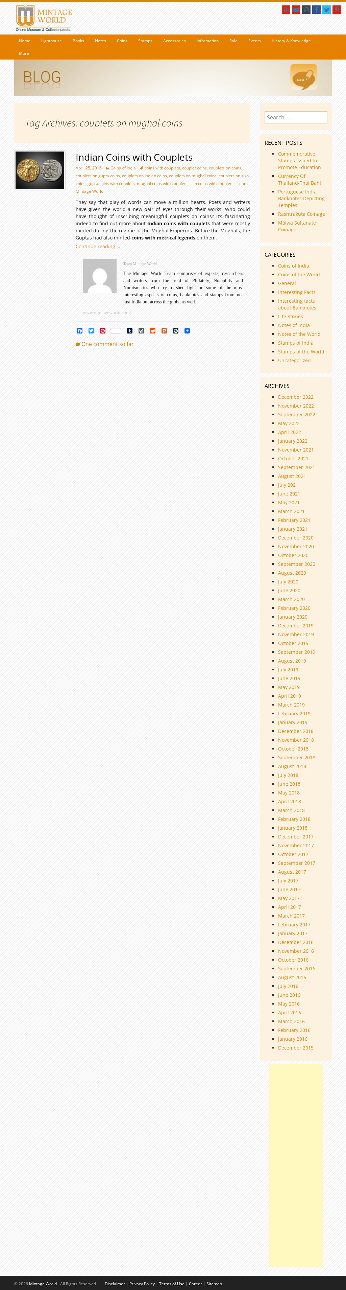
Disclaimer (115, 1284)
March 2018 (291, 810)
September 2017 (296, 863)
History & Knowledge (291, 41)
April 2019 (289, 696)
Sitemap (214, 1284)
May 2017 (289, 898)
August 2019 (292, 661)
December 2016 (296, 942)
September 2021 (296, 467)
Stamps (145, 41)
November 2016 (296, 951)
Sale (233, 41)
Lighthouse (51, 41)
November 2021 (296, 449)
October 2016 (293, 960)
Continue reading (100, 246)
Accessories (174, 41)
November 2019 (296, 634)
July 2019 (288, 669)
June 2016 (289, 995)
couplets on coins (225, 168)
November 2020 (296, 546)
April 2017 (289, 907)
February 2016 (294, 1030)
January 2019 (292, 722)
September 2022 (296, 414)
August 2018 (292, 766)
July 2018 (288, 775)
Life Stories (290, 316)
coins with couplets (162, 168)
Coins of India (123, 168)
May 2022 (289, 423)
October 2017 (293, 854)
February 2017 (294, 924)
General (287, 283)
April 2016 (289, 1012)
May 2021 (289, 502)
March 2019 (291, 704)
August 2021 (292, 476)
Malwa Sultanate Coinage (297, 226)
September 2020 (296, 564)
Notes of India (294, 325)
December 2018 (296, 731)
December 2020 (296, 537)
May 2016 (289, 1003)
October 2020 (293, 555)
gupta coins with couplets (111, 183)
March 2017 (291, 916)
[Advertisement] (296, 1165)
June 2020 (289, 590)
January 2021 (292, 529)
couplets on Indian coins (144, 176)
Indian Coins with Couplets (134, 157)
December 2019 (296, 625)
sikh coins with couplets (211, 183)
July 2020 (288, 581)
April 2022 (289, 432)
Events (254, 41)
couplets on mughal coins (193, 176)
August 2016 (292, 977)
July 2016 (288, 986)
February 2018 (294, 819)
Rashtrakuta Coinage (301, 214)
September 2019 (296, 652)
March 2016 (291, 1021)
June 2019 (289, 678)
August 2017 (292, 872)
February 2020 (294, 608)
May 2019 (289, 687)
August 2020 (292, 573)
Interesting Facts (297, 292)
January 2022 (292, 441)
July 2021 (288, 485)
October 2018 (293, 748)
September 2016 (296, 968)
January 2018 (292, 828)
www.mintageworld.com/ (107, 312)
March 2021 (291, 511)
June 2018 (289, 784)
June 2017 (289, 889)
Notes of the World (299, 334)
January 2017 (292, 933)
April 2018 (289, 801)
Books (78, 41)
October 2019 (293, 643)
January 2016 (292, 1039)
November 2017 (296, 845)
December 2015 (296, 1047)
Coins (122, 41)
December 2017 (296, 836)
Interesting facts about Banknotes (297, 304)
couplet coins (194, 168)
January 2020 (292, 617)
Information (208, 41)
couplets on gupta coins (98, 176)
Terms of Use (171, 1284)
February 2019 (294, 713)
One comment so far (107, 344)
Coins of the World (299, 274)
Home (24, 41)
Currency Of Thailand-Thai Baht (299, 179)
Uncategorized (294, 360)
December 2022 (296, 397)
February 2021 (294, 520)
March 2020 (291, 599)
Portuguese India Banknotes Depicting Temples (301, 198)
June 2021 (289, 493)
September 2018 (296, 757)
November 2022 (296, 405)
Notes (100, 41)
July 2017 (288, 880)
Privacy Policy (142, 1284)
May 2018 (289, 792)
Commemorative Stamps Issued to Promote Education (299, 160)
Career (195, 1284)
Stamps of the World (301, 351)
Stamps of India (296, 343)
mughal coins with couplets (162, 183)
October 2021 (293, 458)
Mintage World (43, 1284)
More (24, 53)
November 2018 (296, 740)
